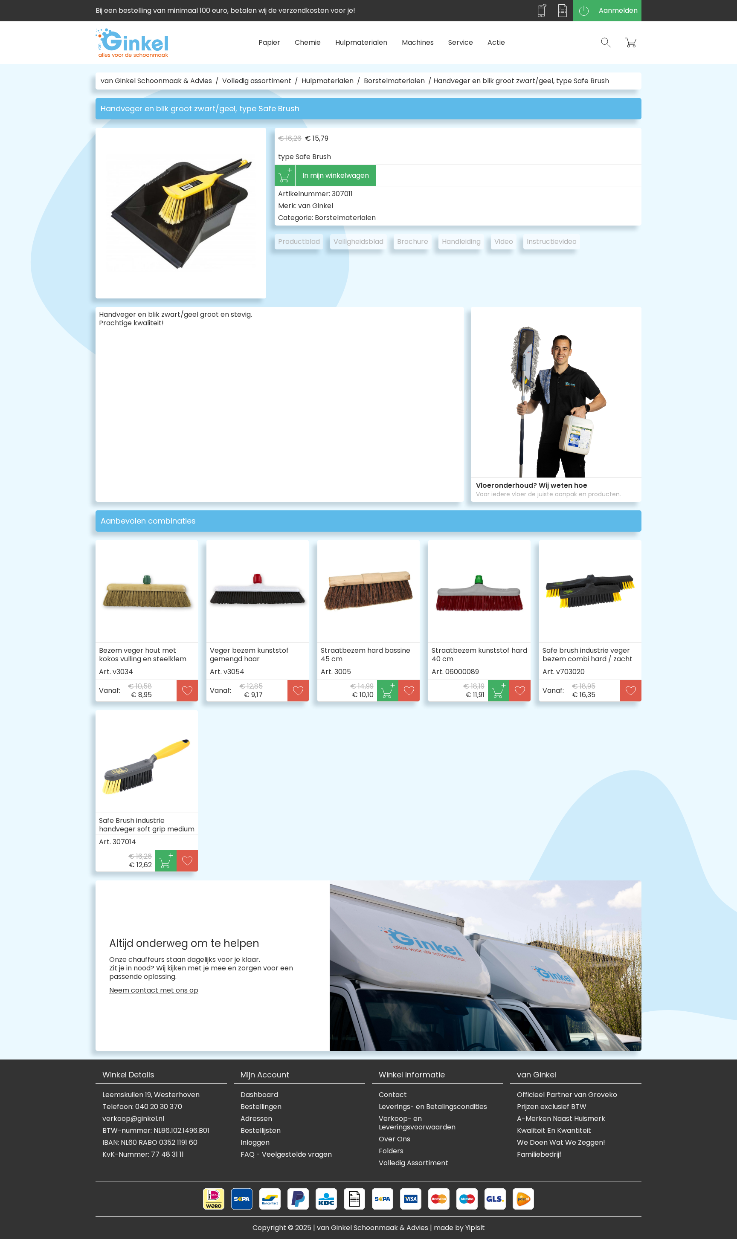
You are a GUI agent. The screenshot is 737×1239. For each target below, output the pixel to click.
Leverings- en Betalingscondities (433, 1107)
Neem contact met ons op (153, 990)
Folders (391, 1151)
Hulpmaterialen (361, 42)
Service (460, 42)
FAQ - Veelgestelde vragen (286, 1154)
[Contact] (541, 10)
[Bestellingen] (562, 10)
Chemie (308, 42)
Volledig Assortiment (413, 1163)
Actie (496, 42)
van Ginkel (315, 206)
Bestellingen (261, 1107)
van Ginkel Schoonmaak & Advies (156, 81)
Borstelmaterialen (394, 81)
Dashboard (259, 1095)
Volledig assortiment (256, 81)
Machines (418, 42)
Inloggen (255, 1142)
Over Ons (394, 1139)
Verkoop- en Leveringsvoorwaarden (417, 1123)
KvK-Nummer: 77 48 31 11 (143, 1154)
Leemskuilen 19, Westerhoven (151, 1095)
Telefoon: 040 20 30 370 (142, 1107)
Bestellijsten (261, 1130)
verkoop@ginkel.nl (133, 1119)
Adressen (256, 1119)
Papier (269, 42)
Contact (393, 1095)
